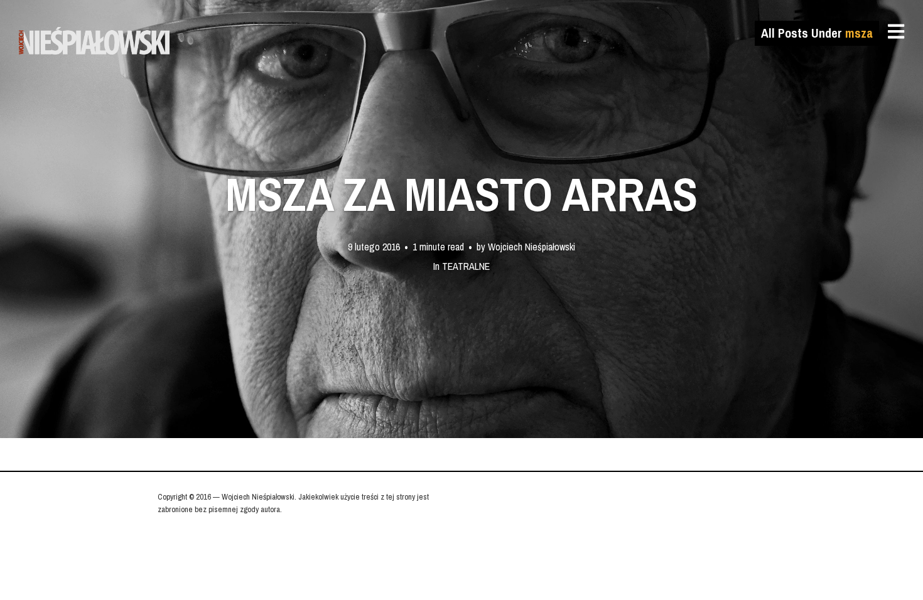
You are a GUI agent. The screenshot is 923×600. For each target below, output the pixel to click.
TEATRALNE (466, 265)
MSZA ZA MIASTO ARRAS (461, 193)
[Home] (95, 41)
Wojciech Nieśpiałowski (531, 246)
